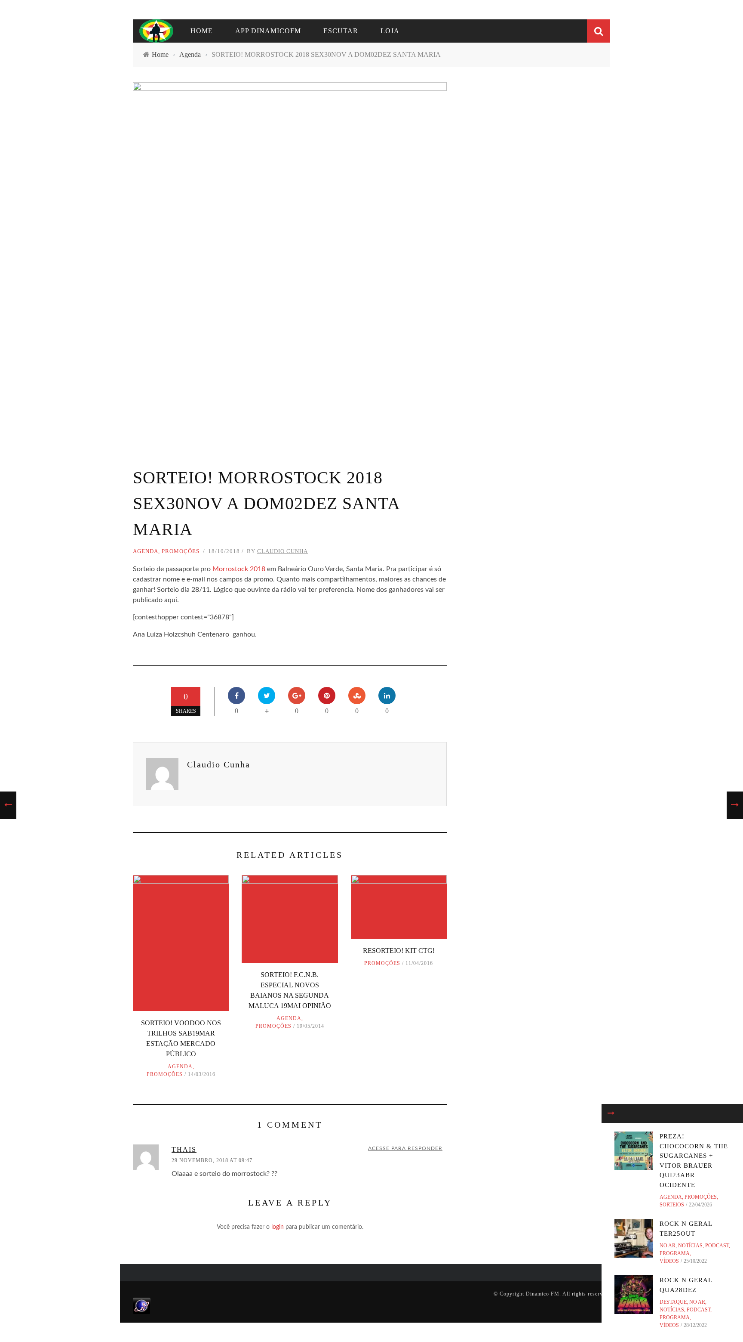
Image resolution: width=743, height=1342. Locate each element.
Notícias (690, 1246)
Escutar (340, 30)
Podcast (717, 1246)
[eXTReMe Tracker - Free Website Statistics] (141, 1305)
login (277, 1227)
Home (201, 30)
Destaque (673, 1302)
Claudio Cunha (282, 551)
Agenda (145, 551)
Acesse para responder (405, 1148)
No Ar (667, 1246)
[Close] (611, 1113)
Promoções (181, 551)
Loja (390, 30)
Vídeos (669, 1261)
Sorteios (672, 1205)
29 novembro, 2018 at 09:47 (212, 1160)
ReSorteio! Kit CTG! (399, 950)
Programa (675, 1253)
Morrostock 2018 (238, 569)
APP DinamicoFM (268, 30)
